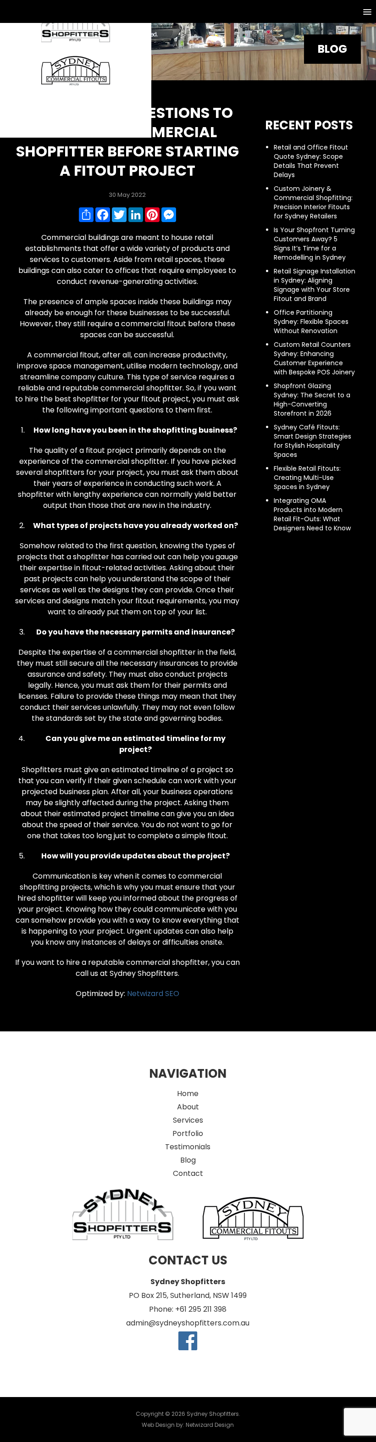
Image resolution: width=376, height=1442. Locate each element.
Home (188, 1093)
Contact (188, 1173)
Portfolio (187, 1133)
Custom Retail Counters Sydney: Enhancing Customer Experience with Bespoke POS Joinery (314, 358)
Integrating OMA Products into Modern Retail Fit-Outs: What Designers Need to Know (312, 514)
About (188, 1107)
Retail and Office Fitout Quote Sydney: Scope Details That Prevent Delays (311, 161)
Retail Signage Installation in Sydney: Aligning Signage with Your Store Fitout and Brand (314, 285)
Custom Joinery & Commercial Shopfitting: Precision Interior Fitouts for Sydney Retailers (313, 202)
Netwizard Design (210, 1425)
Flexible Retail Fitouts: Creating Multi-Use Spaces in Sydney (307, 477)
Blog (188, 1160)
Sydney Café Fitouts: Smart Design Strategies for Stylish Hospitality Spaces (312, 441)
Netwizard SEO (153, 993)
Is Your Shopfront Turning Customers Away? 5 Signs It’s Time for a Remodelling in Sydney (314, 243)
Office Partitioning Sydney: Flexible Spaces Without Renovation (311, 321)
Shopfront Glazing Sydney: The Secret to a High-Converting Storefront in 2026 (312, 399)
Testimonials (187, 1146)
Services (188, 1120)
